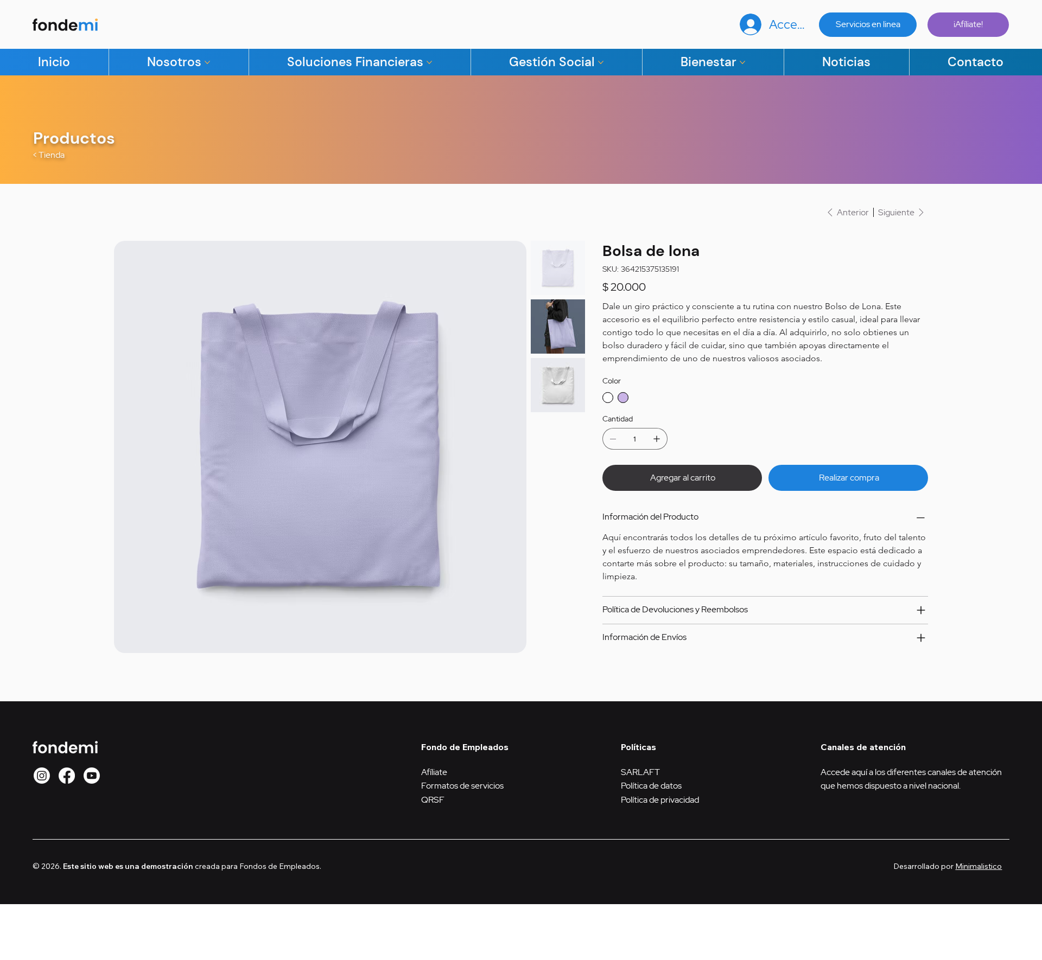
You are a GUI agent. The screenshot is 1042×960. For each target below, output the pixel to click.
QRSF (432, 799)
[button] (42, 775)
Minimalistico (978, 866)
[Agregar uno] (657, 439)
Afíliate (434, 772)
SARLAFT (640, 772)
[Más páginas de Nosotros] (207, 62)
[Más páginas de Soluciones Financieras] (429, 62)
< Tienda (49, 155)
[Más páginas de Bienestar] (742, 62)
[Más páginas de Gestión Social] (600, 62)
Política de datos (651, 785)
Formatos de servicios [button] (462, 785)
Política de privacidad (660, 799)
